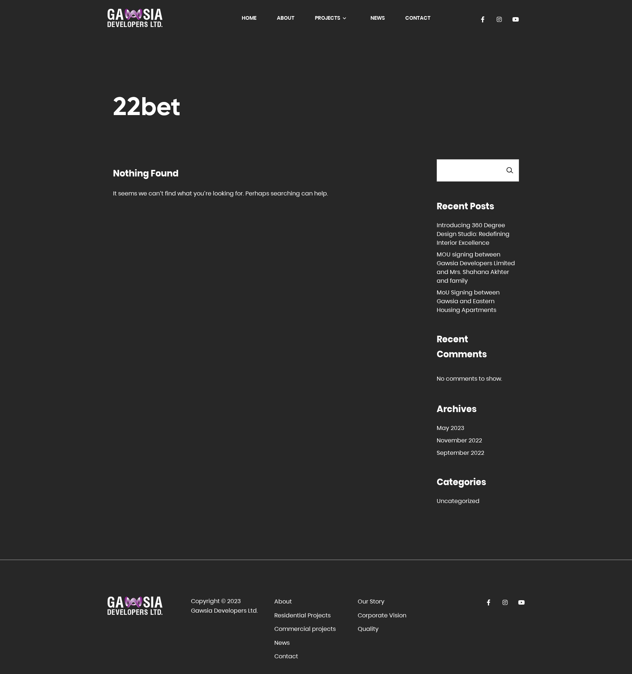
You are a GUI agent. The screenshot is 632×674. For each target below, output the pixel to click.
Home (249, 18)
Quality (368, 629)
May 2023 (450, 428)
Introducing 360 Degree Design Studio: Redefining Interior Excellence (473, 234)
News (377, 18)
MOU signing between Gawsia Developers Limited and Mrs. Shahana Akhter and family (476, 267)
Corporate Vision (382, 615)
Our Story (371, 601)
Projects (328, 18)
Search (510, 170)
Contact (417, 18)
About (285, 18)
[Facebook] (483, 19)
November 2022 (459, 440)
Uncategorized (458, 501)
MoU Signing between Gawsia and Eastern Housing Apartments (468, 301)
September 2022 (460, 453)
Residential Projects (302, 615)
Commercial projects (305, 629)
